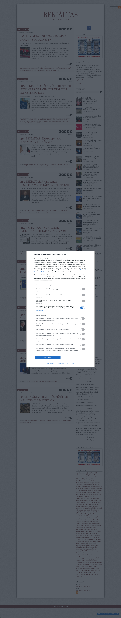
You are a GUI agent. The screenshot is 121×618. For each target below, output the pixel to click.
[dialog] (60, 309)
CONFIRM (47, 357)
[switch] (82, 289)
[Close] (91, 254)
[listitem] (60, 285)
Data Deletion (50, 363)
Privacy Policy (70, 363)
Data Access (60, 363)
